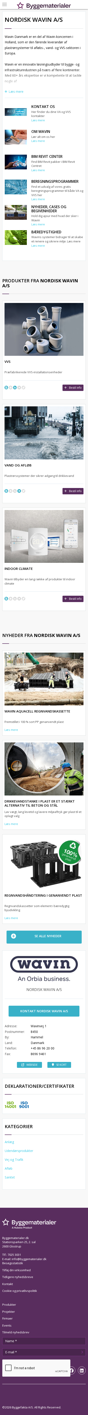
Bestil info (75, 388)
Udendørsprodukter (19, 1151)
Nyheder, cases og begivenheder (48, 208)
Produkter (9, 1305)
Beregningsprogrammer (55, 181)
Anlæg (9, 1142)
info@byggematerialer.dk (29, 1259)
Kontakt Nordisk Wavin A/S (44, 1011)
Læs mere (16, 91)
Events (7, 1325)
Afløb (8, 1168)
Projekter (8, 1312)
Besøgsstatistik (12, 1263)
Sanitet (10, 1177)
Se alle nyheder (48, 936)
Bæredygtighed (46, 231)
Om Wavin (40, 131)
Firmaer (7, 1318)
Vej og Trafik (14, 1159)
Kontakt (7, 1284)
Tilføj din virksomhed (16, 1270)
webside (31, 1065)
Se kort (61, 1065)
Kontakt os (43, 106)
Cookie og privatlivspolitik (19, 1291)
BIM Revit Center (47, 156)
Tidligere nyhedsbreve (17, 1277)
